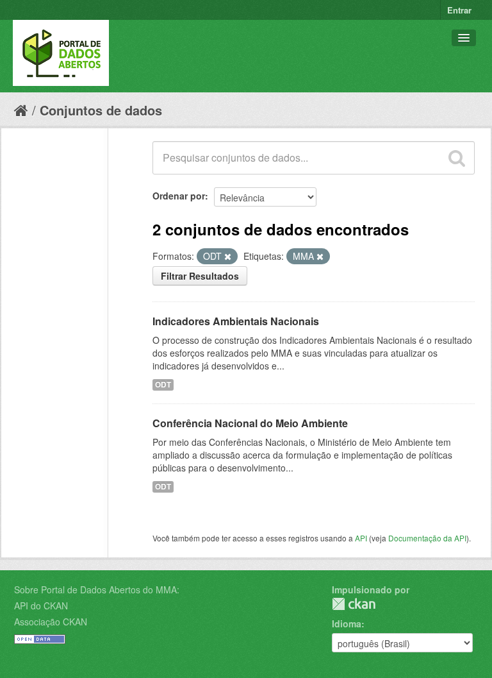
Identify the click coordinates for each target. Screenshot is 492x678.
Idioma (346, 623)
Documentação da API (427, 537)
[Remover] (227, 256)
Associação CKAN (50, 621)
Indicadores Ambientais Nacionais (235, 321)
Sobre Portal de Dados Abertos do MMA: (96, 589)
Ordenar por (178, 195)
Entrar (459, 10)
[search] (456, 157)
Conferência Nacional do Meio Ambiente (250, 423)
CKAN (353, 604)
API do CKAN (41, 605)
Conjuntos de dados (101, 110)
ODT (163, 384)
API (361, 537)
